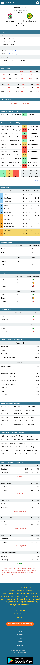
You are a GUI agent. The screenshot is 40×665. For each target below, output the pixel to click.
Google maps (13, 54)
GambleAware (20, 610)
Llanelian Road (14, 51)
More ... (37, 180)
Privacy (20, 635)
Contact (20, 645)
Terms (20, 638)
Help (20, 631)
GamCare (20, 617)
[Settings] (37, 2)
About (20, 642)
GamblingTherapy (20, 614)
